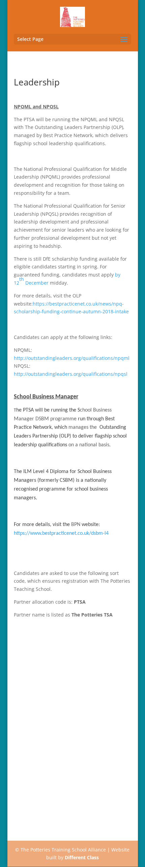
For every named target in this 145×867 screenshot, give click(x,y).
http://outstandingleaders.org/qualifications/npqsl (70, 374)
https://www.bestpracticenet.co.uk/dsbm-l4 (61, 533)
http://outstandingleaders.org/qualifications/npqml (71, 358)
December (36, 283)
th (21, 279)
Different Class (82, 857)
